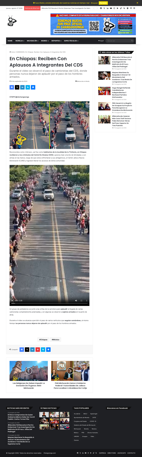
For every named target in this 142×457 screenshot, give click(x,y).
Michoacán (77, 429)
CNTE (94, 417)
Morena (94, 429)
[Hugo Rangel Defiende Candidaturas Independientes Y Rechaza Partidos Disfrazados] (104, 91)
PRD (83, 432)
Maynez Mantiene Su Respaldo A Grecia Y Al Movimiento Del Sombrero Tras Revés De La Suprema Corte (78, 8)
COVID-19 (93, 421)
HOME (10, 41)
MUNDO (44, 41)
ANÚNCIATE (121, 453)
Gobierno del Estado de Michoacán (85, 425)
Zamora (76, 440)
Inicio (13, 52)
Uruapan (84, 436)
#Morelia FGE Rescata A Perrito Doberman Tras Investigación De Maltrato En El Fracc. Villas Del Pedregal (122, 62)
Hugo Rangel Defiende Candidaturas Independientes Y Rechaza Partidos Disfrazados (121, 92)
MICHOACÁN (32, 41)
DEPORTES (55, 41)
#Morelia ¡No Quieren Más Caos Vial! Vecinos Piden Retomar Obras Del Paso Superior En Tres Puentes (121, 121)
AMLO (85, 414)
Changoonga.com (50, 453)
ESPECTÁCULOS (70, 41)
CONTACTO (131, 453)
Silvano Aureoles (92, 432)
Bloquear (94, 3)
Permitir (103, 3)
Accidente (77, 414)
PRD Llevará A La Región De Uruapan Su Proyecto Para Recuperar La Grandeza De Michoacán (122, 106)
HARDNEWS (20, 52)
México (56, 339)
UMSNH (76, 436)
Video (92, 436)
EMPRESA (102, 453)
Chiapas (43, 339)
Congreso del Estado (80, 421)
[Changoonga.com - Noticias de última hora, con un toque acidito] (11, 20)
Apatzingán (93, 414)
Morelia (86, 429)
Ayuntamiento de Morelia (81, 417)
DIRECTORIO (111, 453)
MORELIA (19, 41)
